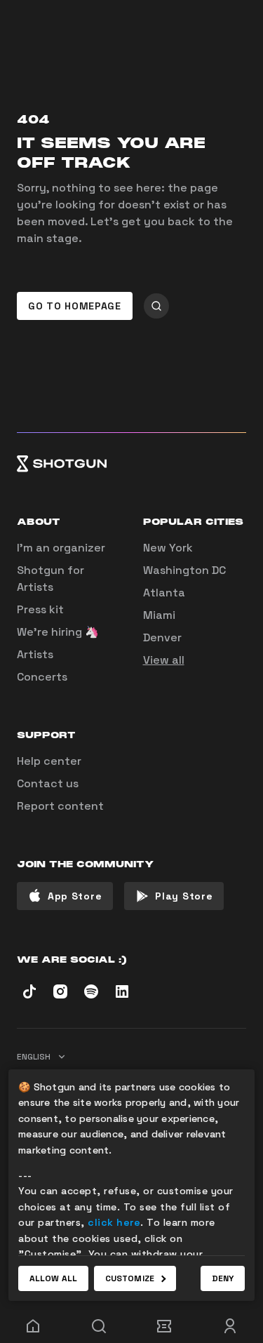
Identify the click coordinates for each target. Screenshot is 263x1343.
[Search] (99, 1326)
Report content (60, 806)
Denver (162, 637)
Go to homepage (74, 306)
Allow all (53, 1278)
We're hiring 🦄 (58, 631)
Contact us (48, 783)
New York (168, 547)
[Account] (230, 1326)
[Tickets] (165, 1326)
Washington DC (184, 570)
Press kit (40, 609)
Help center (49, 761)
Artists (35, 654)
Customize (129, 1278)
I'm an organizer (61, 547)
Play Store (184, 896)
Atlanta (164, 592)
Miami (159, 615)
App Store (75, 896)
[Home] (131, 463)
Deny (223, 1278)
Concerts (42, 676)
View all (163, 660)
